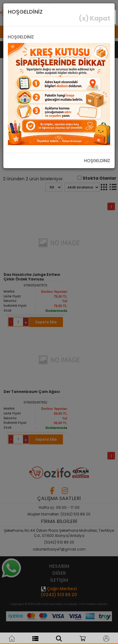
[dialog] (59, 322)
